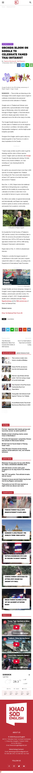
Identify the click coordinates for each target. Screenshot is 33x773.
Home (3, 7)
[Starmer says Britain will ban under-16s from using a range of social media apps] (6, 378)
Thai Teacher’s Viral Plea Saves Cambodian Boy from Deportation (21, 387)
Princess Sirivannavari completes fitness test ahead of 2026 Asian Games (16, 439)
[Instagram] (14, 766)
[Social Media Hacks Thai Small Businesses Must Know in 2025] (6, 405)
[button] (30, 2)
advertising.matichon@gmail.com (18, 751)
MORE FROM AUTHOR (23, 353)
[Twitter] (19, 766)
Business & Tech (11, 7)
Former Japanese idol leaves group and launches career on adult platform (16, 430)
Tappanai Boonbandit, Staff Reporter (14, 61)
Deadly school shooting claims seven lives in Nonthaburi (15, 435)
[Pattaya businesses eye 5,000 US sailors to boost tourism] (16, 553)
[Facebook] (9, 766)
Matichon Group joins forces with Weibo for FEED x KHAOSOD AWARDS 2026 (16, 463)
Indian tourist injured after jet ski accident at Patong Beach (15, 602)
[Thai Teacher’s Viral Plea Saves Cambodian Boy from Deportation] (6, 387)
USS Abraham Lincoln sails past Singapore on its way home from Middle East (16, 469)
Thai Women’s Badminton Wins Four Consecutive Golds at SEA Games (8, 343)
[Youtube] (24, 766)
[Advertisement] (16, 25)
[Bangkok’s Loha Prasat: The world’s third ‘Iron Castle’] (16, 530)
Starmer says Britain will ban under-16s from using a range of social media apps (21, 378)
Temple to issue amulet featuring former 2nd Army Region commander (16, 480)
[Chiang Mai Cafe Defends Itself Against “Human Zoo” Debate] (6, 396)
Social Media (10, 319)
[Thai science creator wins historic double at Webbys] (6, 360)
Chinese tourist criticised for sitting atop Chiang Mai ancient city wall (16, 579)
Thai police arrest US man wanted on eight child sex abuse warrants (15, 485)
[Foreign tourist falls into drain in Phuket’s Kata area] (16, 507)
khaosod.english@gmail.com (18, 745)
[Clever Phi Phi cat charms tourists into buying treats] (6, 369)
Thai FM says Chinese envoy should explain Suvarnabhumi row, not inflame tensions (16, 450)
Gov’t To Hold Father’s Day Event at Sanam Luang (24, 343)
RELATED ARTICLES (8, 353)
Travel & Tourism (8, 492)
